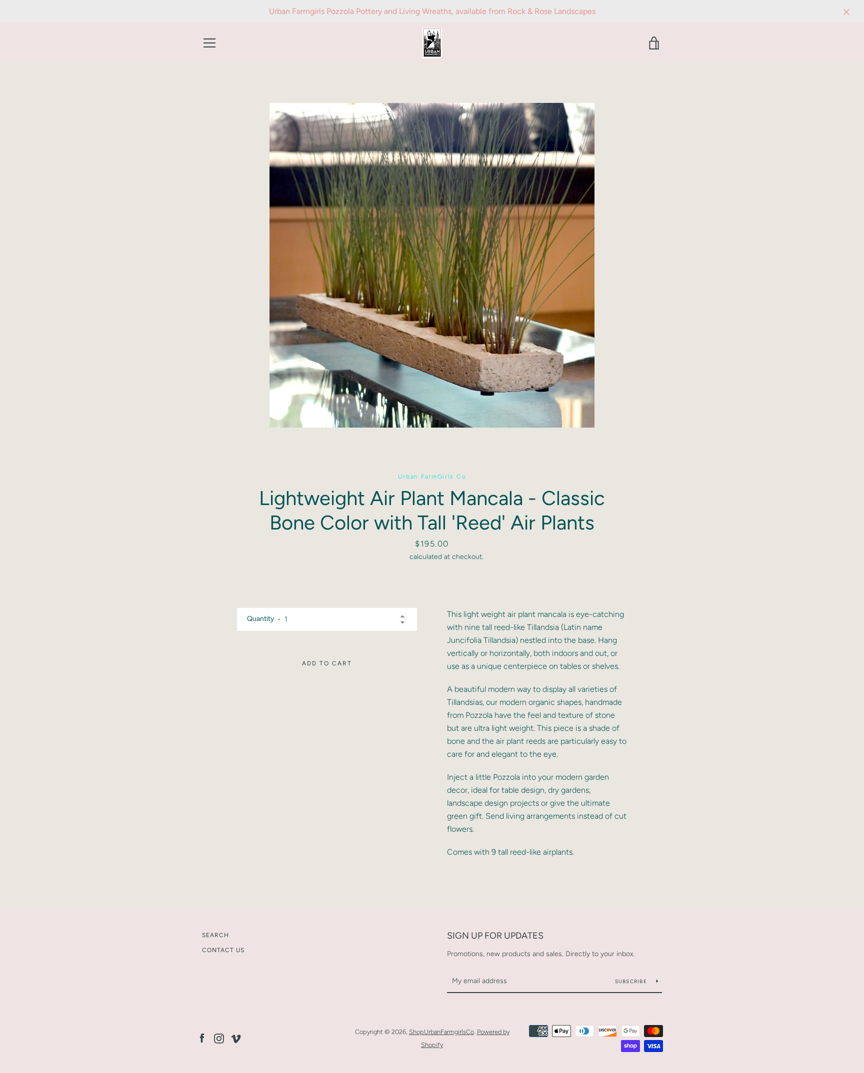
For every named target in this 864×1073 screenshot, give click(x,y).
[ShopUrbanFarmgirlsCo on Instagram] (219, 1038)
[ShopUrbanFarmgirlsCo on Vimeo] (236, 1038)
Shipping (394, 556)
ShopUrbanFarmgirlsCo (441, 1032)
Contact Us (223, 950)
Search (215, 935)
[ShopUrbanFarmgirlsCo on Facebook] (202, 1038)
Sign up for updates (495, 935)
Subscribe (632, 981)
